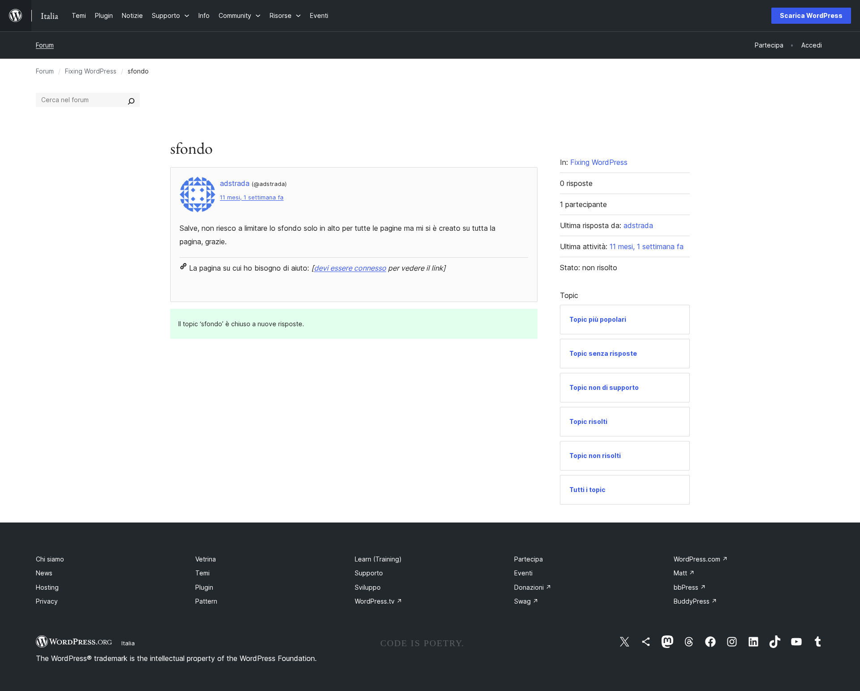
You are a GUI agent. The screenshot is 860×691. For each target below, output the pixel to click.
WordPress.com (701, 559)
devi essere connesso (350, 267)
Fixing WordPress (90, 71)
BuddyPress (695, 601)
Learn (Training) (378, 559)
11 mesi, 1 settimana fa (252, 197)
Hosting (47, 587)
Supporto (369, 573)
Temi (202, 573)
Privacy (47, 601)
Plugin (204, 587)
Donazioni (532, 587)
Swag (526, 601)
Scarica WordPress (811, 15)
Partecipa (528, 559)
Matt (684, 573)
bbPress (690, 587)
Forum (45, 45)
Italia (128, 643)
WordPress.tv (378, 601)
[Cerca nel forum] (131, 100)
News (44, 573)
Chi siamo (50, 559)
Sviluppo (368, 587)
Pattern (206, 601)
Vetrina (205, 559)
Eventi (523, 573)
